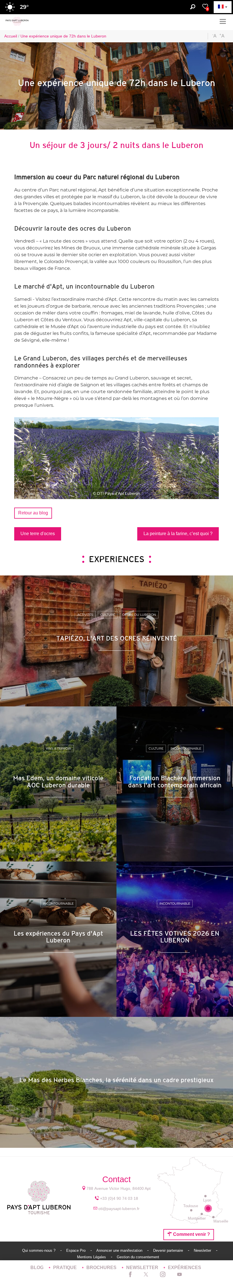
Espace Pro (76, 1250)
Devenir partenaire (168, 1250)
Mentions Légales (92, 1257)
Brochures (102, 1267)
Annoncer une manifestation (119, 1250)
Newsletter (203, 1250)
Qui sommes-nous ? (39, 1250)
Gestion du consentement (138, 1257)
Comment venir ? (191, 1234)
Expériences (184, 1267)
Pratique (65, 1267)
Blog (37, 1267)
